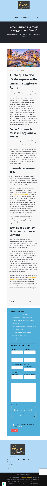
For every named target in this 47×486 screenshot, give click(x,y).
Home (18, 474)
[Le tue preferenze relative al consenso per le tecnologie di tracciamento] (4, 484)
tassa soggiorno (29, 301)
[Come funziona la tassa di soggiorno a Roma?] (23, 58)
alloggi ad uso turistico (20, 194)
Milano (25, 460)
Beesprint (10, 34)
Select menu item (21, 17)
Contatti (28, 474)
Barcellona (31, 460)
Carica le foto (23, 415)
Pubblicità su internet (25, 477)
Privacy (19, 426)
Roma (20, 460)
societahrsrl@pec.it (24, 481)
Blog (15, 34)
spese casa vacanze (18, 301)
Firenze (16, 462)
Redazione (22, 70)
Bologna (9, 462)
